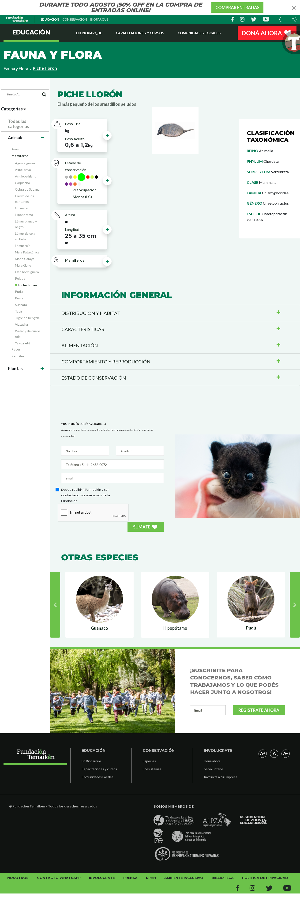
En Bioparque (89, 33)
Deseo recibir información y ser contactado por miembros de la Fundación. (85, 495)
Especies (149, 761)
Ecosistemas (152, 769)
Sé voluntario (213, 769)
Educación (50, 19)
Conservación (74, 19)
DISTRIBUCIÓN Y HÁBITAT (90, 313)
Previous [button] (55, 604)
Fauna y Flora (16, 68)
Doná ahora (212, 761)
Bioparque (99, 19)
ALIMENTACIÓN (79, 345)
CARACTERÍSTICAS (82, 329)
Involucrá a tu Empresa (220, 777)
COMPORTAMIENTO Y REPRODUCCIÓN (105, 361)
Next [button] (295, 604)
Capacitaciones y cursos (140, 33)
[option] (100, 604)
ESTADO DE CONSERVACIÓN (93, 378)
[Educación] (17, 19)
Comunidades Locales (199, 33)
